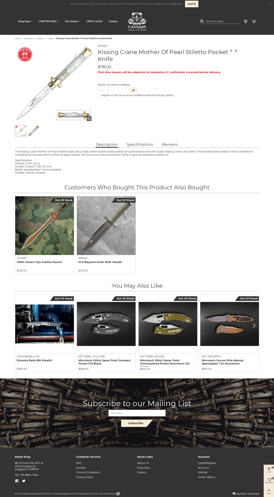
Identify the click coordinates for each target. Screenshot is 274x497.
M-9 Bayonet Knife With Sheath (100, 262)
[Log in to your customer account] (245, 21)
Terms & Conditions (80, 493)
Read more (176, 3)
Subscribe (135, 423)
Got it (192, 4)
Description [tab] (107, 144)
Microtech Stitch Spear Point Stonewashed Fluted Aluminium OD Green (164, 363)
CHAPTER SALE (48, 21)
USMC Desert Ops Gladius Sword (39, 262)
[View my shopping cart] (254, 21)
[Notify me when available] (134, 90)
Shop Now (24, 21)
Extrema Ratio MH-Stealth (34, 360)
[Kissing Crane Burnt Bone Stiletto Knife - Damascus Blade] (236, 50)
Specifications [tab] (140, 144)
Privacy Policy (97, 493)
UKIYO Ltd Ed (94, 21)
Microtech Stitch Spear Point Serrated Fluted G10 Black (104, 362)
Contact (113, 21)
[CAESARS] (137, 21)
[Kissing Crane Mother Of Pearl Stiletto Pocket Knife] (89, 118)
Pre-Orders (71, 21)
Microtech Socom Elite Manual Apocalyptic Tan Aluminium (222, 362)
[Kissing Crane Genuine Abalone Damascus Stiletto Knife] (230, 50)
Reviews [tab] (169, 144)
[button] (254, 325)
